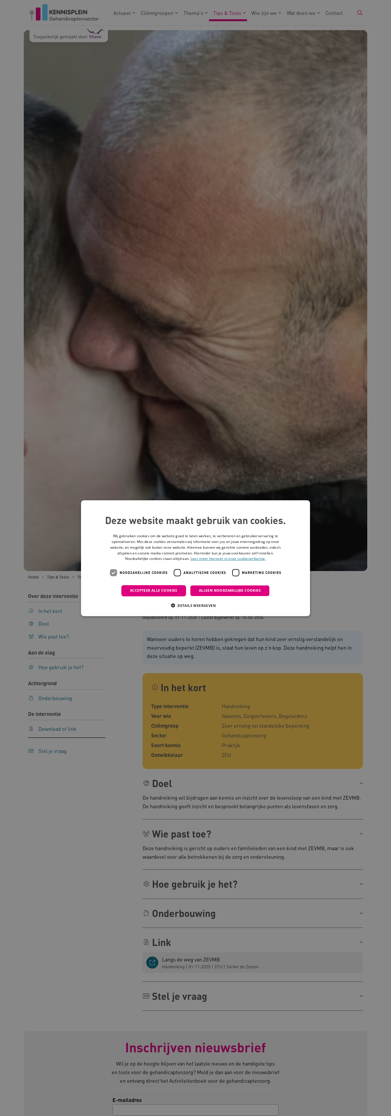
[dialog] (195, 558)
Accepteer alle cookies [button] (153, 590)
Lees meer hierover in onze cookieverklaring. (228, 558)
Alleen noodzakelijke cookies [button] (230, 590)
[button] (195, 605)
